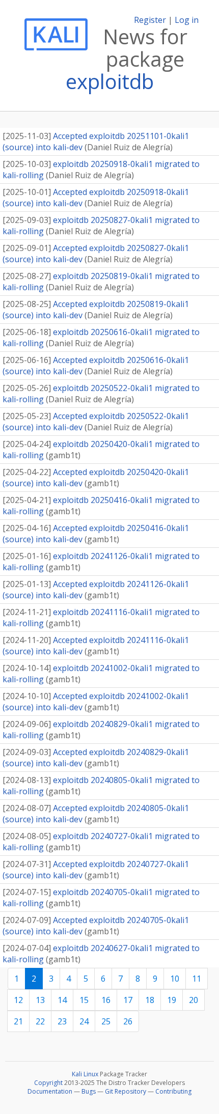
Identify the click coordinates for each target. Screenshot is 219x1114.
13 (40, 1000)
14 (62, 1000)
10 (174, 978)
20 (193, 1000)
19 (171, 1000)
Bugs (88, 1091)
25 (106, 1021)
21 (18, 1021)
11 (196, 978)
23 (62, 1021)
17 (127, 1000)
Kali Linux (85, 1074)
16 (106, 1000)
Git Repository (125, 1091)
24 (84, 1021)
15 (84, 1000)
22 (40, 1021)
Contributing (173, 1091)
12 (18, 1000)
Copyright (48, 1082)
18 (149, 1000)
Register (150, 19)
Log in (187, 19)
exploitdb (110, 81)
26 (127, 1021)
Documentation (50, 1091)
